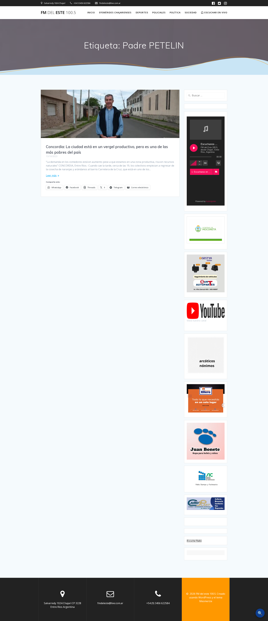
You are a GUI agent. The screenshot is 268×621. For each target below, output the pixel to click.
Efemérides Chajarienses (115, 12)
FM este (58, 13)
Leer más (51, 175)
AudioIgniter (211, 201)
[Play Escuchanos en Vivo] (194, 148)
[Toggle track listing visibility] (218, 163)
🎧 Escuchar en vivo (214, 12)
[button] (216, 172)
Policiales (158, 12)
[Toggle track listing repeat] (205, 163)
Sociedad (191, 12)
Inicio (91, 12)
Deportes (142, 12)
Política (175, 12)
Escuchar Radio (194, 541)
